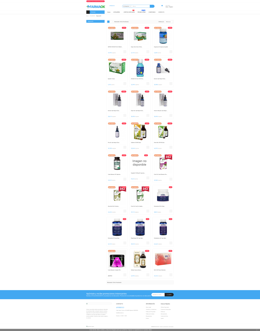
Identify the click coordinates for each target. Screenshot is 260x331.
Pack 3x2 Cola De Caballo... (137, 206)
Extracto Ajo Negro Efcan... (160, 78)
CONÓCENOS (152, 12)
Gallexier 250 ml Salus (136, 142)
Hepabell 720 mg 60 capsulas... (138, 173)
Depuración (90, 21)
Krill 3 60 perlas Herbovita (159, 270)
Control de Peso (164, 316)
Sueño (162, 318)
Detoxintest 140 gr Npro (159, 206)
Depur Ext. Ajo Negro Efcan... (137, 110)
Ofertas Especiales (165, 307)
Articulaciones (164, 313)
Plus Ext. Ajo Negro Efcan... (114, 142)
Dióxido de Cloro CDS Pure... (137, 78)
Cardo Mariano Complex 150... (114, 270)
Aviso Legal (148, 307)
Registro (171, 6)
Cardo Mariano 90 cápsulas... (114, 174)
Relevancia (168, 21)
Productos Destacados (166, 309)
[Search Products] (152, 6)
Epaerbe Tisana (111, 78)
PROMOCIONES (142, 11)
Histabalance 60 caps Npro (160, 238)
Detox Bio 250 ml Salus (159, 142)
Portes (147, 318)
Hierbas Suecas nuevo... (136, 270)
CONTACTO (161, 12)
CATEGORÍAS (116, 12)
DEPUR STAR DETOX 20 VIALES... (115, 46)
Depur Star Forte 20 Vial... (136, 46)
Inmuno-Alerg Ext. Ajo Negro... (160, 110)
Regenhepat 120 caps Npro (137, 238)
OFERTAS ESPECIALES (129, 11)
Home (108, 12)
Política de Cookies (150, 313)
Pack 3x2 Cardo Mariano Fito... (160, 174)
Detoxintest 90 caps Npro (113, 238)
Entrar (167, 6)
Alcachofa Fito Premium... (113, 206)
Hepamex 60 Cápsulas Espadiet (161, 46)
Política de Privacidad (150, 311)
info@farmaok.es (120, 312)
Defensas (163, 311)
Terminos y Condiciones (151, 309)
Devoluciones (149, 316)
